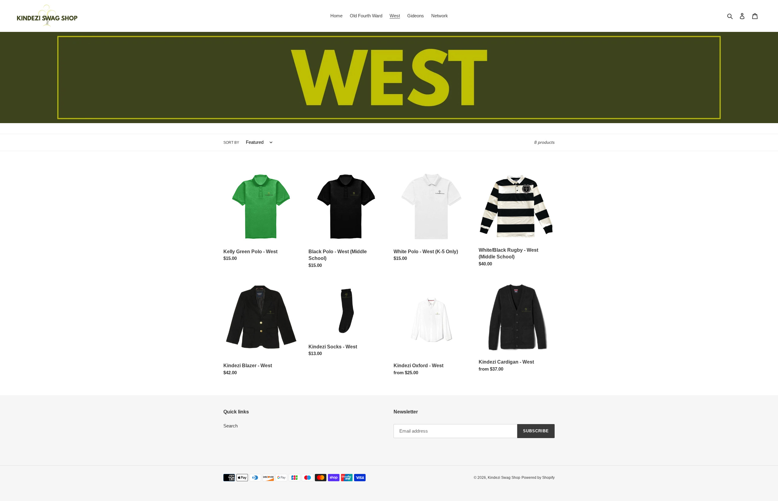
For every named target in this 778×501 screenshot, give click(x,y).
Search (230, 425)
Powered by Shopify (538, 477)
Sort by (231, 142)
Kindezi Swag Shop (504, 477)
